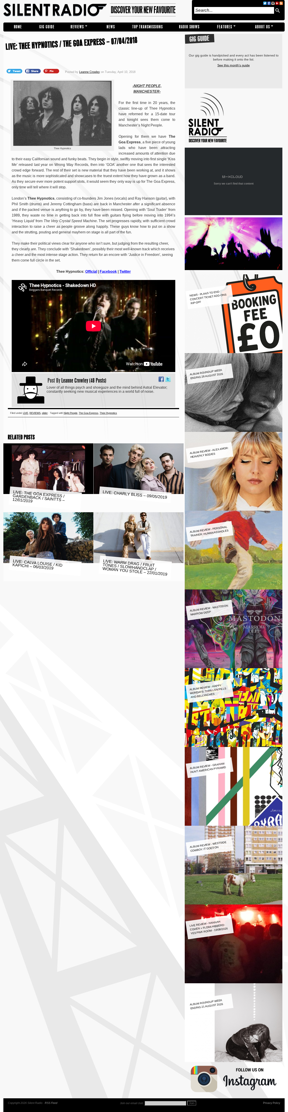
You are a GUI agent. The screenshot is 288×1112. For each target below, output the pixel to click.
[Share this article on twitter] (15, 71)
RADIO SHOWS (189, 27)
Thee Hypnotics (108, 413)
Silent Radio (96, 10)
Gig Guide (47, 27)
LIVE (25, 413)
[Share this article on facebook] (33, 71)
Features (224, 27)
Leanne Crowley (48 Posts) (83, 380)
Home (18, 27)
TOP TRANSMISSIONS (147, 27)
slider (45, 413)
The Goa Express (88, 413)
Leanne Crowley (89, 72)
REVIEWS (77, 27)
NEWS (111, 27)
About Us (262, 27)
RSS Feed (51, 1103)
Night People (70, 413)
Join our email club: (132, 1103)
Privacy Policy (271, 1103)
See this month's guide (233, 65)
